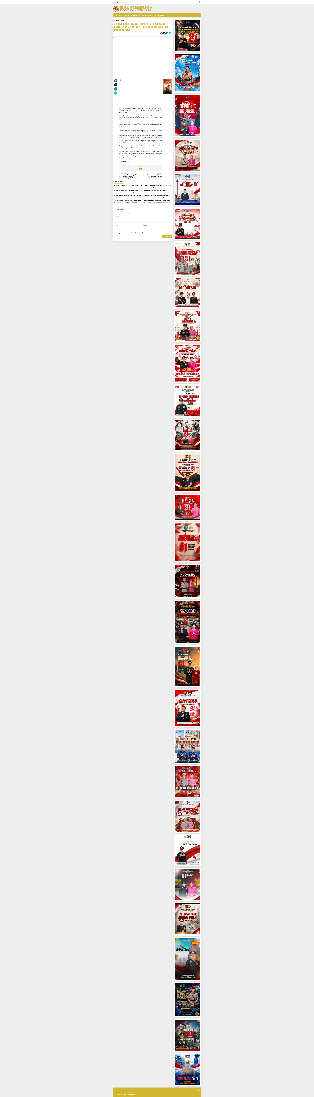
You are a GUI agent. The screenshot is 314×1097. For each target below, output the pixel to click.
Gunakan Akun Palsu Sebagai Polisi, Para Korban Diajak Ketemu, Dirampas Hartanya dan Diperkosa (128, 176)
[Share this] (161, 33)
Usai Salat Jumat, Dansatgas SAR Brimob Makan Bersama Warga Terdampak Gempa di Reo (127, 201)
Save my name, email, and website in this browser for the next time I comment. (136, 233)
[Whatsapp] (170, 33)
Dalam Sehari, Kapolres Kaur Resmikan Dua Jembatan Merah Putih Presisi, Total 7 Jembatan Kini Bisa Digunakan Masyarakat (157, 191)
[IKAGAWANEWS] (133, 8)
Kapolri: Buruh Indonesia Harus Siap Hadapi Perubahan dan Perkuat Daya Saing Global (126, 191)
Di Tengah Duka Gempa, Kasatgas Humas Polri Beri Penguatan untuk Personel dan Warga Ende (157, 196)
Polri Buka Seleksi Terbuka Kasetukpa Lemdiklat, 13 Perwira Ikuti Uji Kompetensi (128, 186)
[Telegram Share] (167, 33)
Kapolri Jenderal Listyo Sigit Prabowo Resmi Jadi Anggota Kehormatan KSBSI (127, 196)
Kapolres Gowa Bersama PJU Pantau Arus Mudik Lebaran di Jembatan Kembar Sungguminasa (152, 176)
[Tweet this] (164, 33)
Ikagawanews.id (124, 161)
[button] (199, 2)
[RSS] (140, 169)
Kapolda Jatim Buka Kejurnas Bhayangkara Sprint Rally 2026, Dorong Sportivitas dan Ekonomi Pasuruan (157, 186)
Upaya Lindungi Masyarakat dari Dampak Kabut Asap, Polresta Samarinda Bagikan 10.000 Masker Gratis (157, 201)
